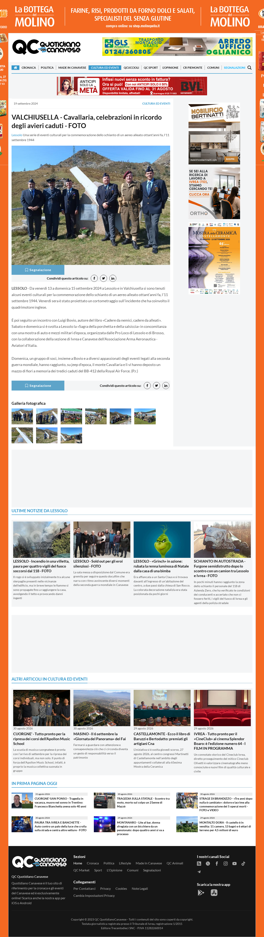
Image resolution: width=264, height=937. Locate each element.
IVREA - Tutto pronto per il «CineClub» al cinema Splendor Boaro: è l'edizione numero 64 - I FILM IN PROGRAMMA (220, 741)
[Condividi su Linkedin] (112, 278)
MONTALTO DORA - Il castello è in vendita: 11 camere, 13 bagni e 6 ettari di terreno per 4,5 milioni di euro (225, 826)
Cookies (121, 888)
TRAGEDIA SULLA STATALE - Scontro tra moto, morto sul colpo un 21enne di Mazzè (143, 802)
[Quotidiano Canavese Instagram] (226, 863)
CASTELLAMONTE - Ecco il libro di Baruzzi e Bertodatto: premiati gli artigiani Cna (162, 739)
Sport (98, 870)
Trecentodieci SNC (123, 928)
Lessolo (17, 135)
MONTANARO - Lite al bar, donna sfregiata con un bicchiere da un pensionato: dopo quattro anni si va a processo (140, 828)
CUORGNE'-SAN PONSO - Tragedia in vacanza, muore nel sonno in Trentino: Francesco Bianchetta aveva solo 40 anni (60, 802)
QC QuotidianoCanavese (110, 919)
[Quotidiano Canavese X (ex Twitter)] (208, 863)
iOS (14, 903)
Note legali (140, 888)
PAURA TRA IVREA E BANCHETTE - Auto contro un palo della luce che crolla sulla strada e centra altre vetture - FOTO (60, 826)
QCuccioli (131, 67)
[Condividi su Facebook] (94, 278)
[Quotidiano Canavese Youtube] (234, 863)
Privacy (105, 888)
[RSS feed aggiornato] (199, 863)
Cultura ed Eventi (105, 67)
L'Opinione (170, 67)
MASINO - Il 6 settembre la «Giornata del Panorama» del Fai (99, 736)
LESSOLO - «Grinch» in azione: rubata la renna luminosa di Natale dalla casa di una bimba (161, 566)
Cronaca (29, 67)
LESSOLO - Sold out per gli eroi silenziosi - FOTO (98, 563)
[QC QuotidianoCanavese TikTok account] (243, 863)
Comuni (213, 67)
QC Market (81, 870)
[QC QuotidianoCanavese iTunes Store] (214, 893)
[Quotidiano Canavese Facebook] (217, 863)
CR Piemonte (192, 67)
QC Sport (151, 67)
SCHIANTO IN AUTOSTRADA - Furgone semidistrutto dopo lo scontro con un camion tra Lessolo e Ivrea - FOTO (221, 568)
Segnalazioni (234, 67)
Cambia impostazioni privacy (94, 895)
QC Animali (175, 863)
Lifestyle (125, 863)
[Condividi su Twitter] (103, 278)
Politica (47, 67)
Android (26, 903)
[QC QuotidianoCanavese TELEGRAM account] (199, 871)
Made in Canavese (72, 67)
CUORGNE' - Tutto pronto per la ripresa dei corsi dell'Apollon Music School (41, 739)
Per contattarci (84, 888)
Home (77, 863)
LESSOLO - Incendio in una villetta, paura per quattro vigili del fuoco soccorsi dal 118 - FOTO (41, 566)
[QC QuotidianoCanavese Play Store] (201, 893)
